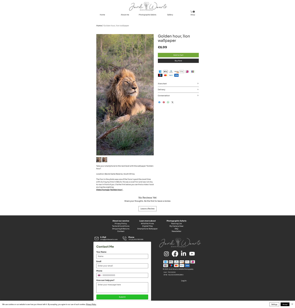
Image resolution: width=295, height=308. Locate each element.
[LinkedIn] (183, 254)
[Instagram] (166, 254)
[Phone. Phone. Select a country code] (100, 275)
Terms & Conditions (120, 226)
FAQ (176, 229)
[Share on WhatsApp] (168, 102)
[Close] (292, 304)
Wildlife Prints (147, 223)
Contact (120, 231)
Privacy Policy (121, 223)
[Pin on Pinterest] (163, 102)
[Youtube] (192, 254)
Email (98, 261)
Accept (285, 304)
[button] (192, 12)
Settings (274, 304)
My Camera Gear (176, 226)
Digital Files (147, 226)
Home (99, 25)
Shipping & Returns (120, 229)
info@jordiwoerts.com (109, 239)
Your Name (101, 252)
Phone (99, 271)
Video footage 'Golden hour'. (109, 190)
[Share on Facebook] (159, 102)
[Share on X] (172, 102)
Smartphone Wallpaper (147, 229)
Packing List (176, 223)
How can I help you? (105, 280)
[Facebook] (175, 254)
